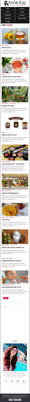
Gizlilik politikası (17, 399)
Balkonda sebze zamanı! (8, 106)
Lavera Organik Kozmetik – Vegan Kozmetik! (13, 164)
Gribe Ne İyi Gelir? (6, 47)
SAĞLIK (22, 12)
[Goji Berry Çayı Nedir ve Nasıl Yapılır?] (15, 72)
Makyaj (8, 161)
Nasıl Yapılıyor (12, 103)
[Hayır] (28, 397)
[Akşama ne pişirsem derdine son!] (15, 189)
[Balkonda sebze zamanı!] (15, 102)
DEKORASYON (8, 15)
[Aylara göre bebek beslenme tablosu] (15, 283)
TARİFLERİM (8, 18)
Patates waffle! (6, 220)
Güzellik (4, 161)
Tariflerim (8, 191)
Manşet (6, 103)
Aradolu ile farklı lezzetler (9, 135)
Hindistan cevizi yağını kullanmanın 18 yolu (13, 247)
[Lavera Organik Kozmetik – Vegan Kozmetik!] (15, 160)
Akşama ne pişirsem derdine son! (10, 193)
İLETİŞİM (8, 22)
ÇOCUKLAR (22, 15)
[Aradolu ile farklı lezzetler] (15, 131)
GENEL (7, 8)
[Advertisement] (15, 324)
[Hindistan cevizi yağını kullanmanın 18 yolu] (15, 243)
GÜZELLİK (22, 8)
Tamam (10, 399)
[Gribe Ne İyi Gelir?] (15, 43)
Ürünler (11, 258)
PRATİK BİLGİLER (22, 18)
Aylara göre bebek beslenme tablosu (11, 287)
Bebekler (4, 285)
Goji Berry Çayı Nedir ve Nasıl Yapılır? (11, 77)
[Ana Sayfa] (15, 6)
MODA (7, 12)
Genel (3, 45)
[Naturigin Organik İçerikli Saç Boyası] (14, 266)
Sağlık (6, 45)
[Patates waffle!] (15, 216)
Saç (7, 258)
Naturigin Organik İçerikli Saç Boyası (11, 261)
